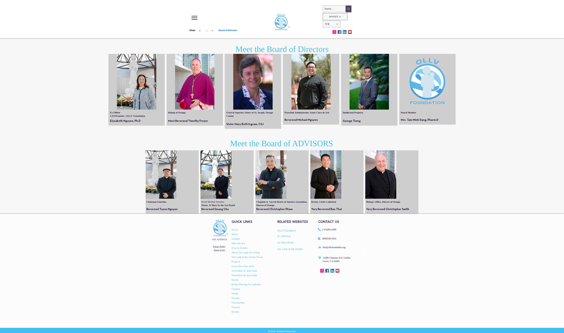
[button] (136, 82)
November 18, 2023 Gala (241, 271)
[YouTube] (350, 32)
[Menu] (194, 17)
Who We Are (238, 243)
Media (235, 293)
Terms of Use (219, 250)
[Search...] (348, 9)
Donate (235, 298)
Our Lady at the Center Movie (241, 257)
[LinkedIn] (344, 32)
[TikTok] (363, 255)
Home (235, 230)
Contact (236, 239)
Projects (236, 261)
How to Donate (239, 248)
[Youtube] (363, 249)
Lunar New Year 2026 (241, 266)
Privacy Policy (219, 246)
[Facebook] (339, 32)
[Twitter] (363, 242)
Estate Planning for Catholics (241, 284)
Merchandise (238, 303)
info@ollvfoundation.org (334, 247)
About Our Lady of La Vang (241, 252)
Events (235, 280)
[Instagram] (334, 32)
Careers (236, 307)
